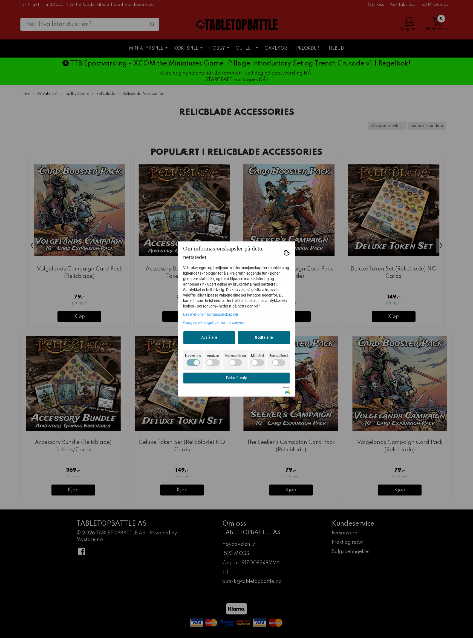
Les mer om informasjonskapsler (210, 314)
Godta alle (264, 337)
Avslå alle (209, 337)
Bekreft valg (236, 377)
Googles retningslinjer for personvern (214, 322)
